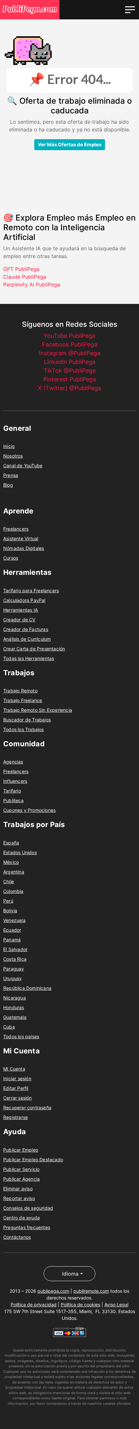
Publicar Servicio (21, 1169)
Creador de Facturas (25, 629)
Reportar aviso (19, 1198)
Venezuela (14, 920)
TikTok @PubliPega (70, 370)
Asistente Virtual (20, 538)
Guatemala (15, 1017)
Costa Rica (15, 959)
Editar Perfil (15, 1088)
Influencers (15, 781)
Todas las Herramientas (28, 658)
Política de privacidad (34, 1304)
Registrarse (15, 1117)
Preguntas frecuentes (26, 1227)
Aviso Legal (116, 1304)
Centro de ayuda (21, 1217)
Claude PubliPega (24, 277)
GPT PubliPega (21, 269)
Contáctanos (17, 1237)
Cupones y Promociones (29, 810)
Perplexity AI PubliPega (31, 284)
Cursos (10, 558)
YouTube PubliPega (69, 335)
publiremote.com (91, 1291)
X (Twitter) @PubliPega (69, 388)
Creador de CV (19, 619)
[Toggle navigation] (130, 9)
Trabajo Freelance (22, 700)
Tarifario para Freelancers (31, 590)
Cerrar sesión (17, 1098)
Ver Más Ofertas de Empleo (70, 144)
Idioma (70, 1273)
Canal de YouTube (22, 465)
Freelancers (15, 529)
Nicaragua (14, 997)
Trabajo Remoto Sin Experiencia (37, 710)
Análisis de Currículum (27, 639)
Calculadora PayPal (24, 600)
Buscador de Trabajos (27, 719)
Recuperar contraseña (27, 1107)
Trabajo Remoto (20, 690)
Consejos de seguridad (28, 1208)
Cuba (9, 1027)
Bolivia (10, 910)
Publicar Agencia (21, 1179)
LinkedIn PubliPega (69, 361)
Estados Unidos (20, 852)
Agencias (13, 761)
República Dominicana (27, 988)
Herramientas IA (20, 610)
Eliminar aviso (18, 1188)
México (11, 862)
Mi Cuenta (14, 1069)
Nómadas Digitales (23, 548)
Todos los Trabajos (23, 729)
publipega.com (53, 1291)
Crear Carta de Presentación (34, 648)
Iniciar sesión (17, 1078)
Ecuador (12, 930)
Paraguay (13, 968)
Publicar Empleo (20, 1150)
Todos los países (21, 1036)
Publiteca (13, 800)
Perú (8, 901)
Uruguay (12, 978)
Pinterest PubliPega (69, 379)
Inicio (9, 446)
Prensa (10, 475)
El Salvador (15, 949)
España (11, 842)
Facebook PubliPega (69, 344)
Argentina (13, 872)
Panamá (12, 939)
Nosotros (13, 456)
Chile (8, 881)
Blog (8, 485)
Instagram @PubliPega (69, 353)
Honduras (13, 1007)
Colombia (13, 891)
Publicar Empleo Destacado (33, 1159)
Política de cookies (80, 1304)
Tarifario (12, 790)
